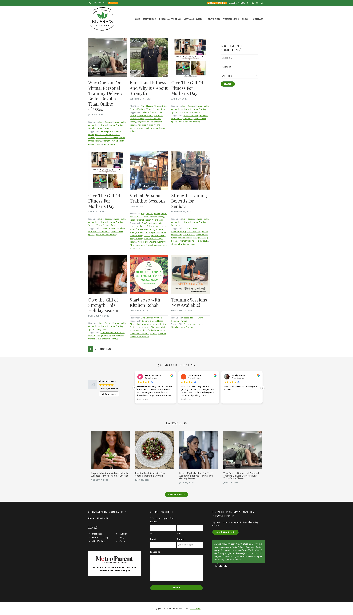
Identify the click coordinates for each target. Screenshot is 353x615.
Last (179, 533)
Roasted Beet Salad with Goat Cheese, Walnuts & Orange (150, 474)
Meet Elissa (97, 533)
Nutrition (158, 317)
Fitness (115, 122)
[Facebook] (247, 2)
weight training (110, 144)
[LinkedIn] (252, 2)
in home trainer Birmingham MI (151, 327)
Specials (174, 112)
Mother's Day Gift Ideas (181, 118)
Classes (108, 122)
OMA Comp (195, 608)
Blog (101, 122)
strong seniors (145, 128)
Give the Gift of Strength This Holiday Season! (103, 305)
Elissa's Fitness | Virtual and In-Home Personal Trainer (102, 19)
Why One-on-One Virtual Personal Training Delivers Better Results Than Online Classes (106, 96)
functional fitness (145, 115)
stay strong (142, 125)
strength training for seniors (183, 244)
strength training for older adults (194, 241)
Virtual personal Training (189, 121)
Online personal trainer (157, 226)
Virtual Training (98, 541)
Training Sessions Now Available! (189, 302)
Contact (122, 541)
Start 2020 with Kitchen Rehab (145, 302)
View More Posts (176, 494)
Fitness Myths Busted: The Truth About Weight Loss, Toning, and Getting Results (196, 476)
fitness (91, 134)
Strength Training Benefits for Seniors (189, 200)
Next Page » (106, 349)
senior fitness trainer (139, 229)
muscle (150, 121)
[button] (262, 388)
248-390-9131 (98, 2)
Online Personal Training (112, 125)
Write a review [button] (109, 394)
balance (145, 112)
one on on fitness (137, 226)
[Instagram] (257, 2)
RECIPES (113, 2)
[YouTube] (262, 2)
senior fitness (189, 234)
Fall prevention (193, 231)
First (152, 533)
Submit (176, 587)
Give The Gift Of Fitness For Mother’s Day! (187, 88)
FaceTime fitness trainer (153, 223)
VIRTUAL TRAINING (217, 3)
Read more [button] (142, 399)
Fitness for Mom (191, 115)
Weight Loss (157, 220)
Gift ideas (204, 115)
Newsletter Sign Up (236, 3)
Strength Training (110, 140)
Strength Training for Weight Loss (145, 232)
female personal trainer (111, 131)
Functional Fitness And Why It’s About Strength (148, 88)
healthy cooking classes (147, 324)
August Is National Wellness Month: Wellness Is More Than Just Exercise (109, 474)
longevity (141, 121)
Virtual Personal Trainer (98, 128)
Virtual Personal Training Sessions (148, 198)
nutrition (153, 333)
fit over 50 (154, 112)
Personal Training (100, 537)
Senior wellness (185, 237)
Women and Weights (146, 241)
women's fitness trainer (147, 245)
